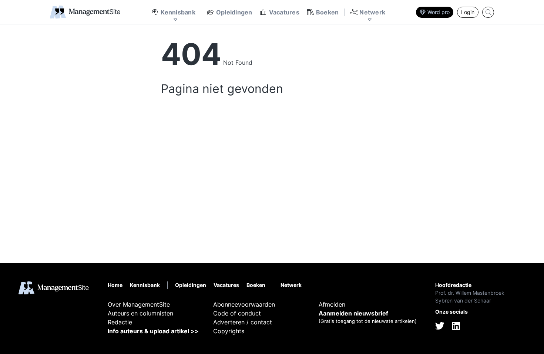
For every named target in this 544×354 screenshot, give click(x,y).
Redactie (120, 322)
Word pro (438, 12)
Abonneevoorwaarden (244, 304)
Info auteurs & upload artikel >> (153, 331)
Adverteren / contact (242, 322)
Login (467, 12)
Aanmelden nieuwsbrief (353, 313)
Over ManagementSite (139, 304)
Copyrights (228, 331)
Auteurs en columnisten (140, 313)
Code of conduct (237, 313)
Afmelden (332, 304)
